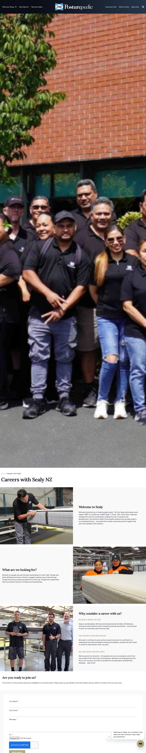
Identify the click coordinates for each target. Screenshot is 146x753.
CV (10, 735)
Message (12, 719)
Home (3, 473)
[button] (9, 6)
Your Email (13, 710)
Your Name (13, 701)
